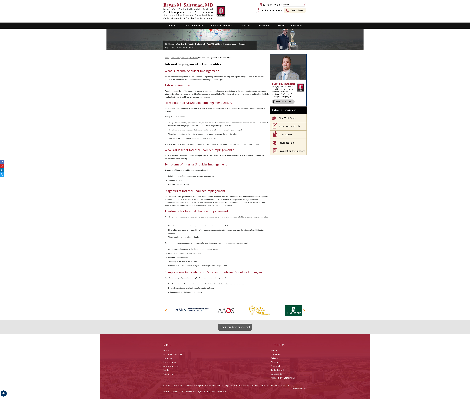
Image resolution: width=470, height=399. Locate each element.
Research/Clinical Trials (222, 25)
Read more (175, 39)
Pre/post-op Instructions (292, 150)
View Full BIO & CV (283, 101)
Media (281, 25)
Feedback (275, 366)
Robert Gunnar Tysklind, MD (197, 391)
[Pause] (168, 48)
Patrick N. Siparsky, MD (173, 391)
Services (246, 25)
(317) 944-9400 (271, 4)
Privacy (274, 358)
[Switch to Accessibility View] (4, 393)
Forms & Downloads (289, 126)
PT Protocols (285, 134)
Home (172, 25)
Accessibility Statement (283, 377)
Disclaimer (276, 354)
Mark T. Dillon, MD (218, 391)
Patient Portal (297, 10)
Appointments (170, 366)
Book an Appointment (271, 10)
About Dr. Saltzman (193, 25)
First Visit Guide (287, 118)
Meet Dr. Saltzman (283, 84)
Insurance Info (286, 142)
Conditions (193, 58)
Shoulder (184, 58)
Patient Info (264, 25)
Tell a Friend (277, 370)
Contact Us (296, 25)
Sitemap (275, 362)
